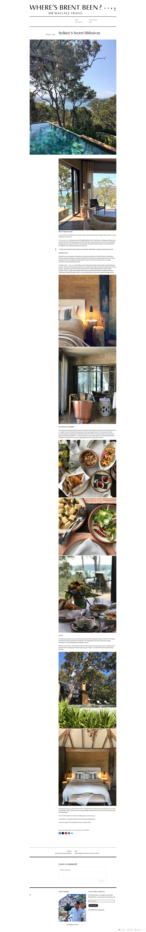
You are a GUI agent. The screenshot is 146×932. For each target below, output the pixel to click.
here (94, 815)
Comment (101, 881)
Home (76, 20)
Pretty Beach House (64, 240)
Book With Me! (93, 20)
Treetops (70, 265)
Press (90, 22)
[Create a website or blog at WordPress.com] (30, 895)
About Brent (78, 22)
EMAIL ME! (93, 905)
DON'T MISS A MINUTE (96, 891)
